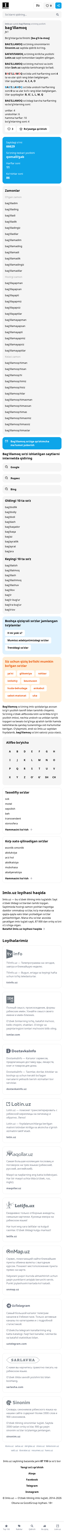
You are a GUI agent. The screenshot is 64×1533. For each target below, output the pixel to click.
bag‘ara (9, 551)
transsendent (13, 818)
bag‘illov (10, 590)
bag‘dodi (10, 517)
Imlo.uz (41, 728)
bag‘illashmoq (13, 580)
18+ (50, 1503)
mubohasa (11, 867)
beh (7, 813)
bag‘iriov (10, 609)
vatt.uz (14, 1450)
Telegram (32, 1485)
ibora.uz (9, 1446)
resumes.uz (38, 1450)
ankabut (39, 688)
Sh (46, 777)
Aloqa (32, 1473)
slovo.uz (40, 1446)
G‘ (39, 777)
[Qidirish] (57, 14)
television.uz (52, 1446)
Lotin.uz (10, 57)
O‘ (32, 777)
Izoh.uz (16, 67)
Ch (54, 777)
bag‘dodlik (11, 507)
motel (8, 803)
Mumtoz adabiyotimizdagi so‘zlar (28, 640)
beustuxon (30, 681)
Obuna (15, 1503)
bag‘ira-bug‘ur (13, 604)
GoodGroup (30, 1503)
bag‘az (8, 536)
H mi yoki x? (14, 633)
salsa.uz (19, 1446)
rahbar (42, 673)
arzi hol (9, 857)
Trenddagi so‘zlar (17, 647)
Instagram (32, 1492)
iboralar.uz (24, 1450)
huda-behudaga (17, 688)
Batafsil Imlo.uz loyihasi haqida (22, 929)
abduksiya (11, 852)
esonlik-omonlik (14, 847)
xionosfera (11, 823)
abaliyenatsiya (13, 872)
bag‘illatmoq (12, 570)
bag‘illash (10, 575)
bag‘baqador (12, 526)
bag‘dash (10, 522)
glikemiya (26, 673)
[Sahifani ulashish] (58, 5)
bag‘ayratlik (11, 541)
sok (7, 799)
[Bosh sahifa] (17, 5)
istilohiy (12, 681)
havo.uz (49, 1450)
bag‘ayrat (10, 546)
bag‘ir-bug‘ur (12, 600)
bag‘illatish (11, 565)
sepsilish (10, 808)
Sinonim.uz (12, 48)
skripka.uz (30, 1446)
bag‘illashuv (12, 585)
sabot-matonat (16, 695)
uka (34, 695)
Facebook (32, 1479)
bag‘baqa (10, 531)
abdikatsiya (11, 862)
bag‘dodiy (10, 512)
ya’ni (10, 673)
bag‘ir (8, 595)
